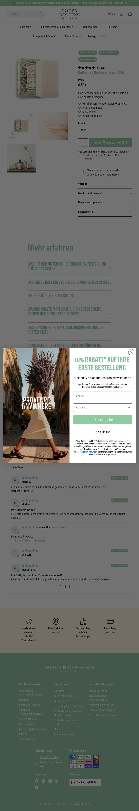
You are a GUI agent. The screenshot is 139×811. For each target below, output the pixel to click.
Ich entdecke (102, 419)
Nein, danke (103, 432)
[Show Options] (129, 408)
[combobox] (101, 408)
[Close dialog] (131, 352)
